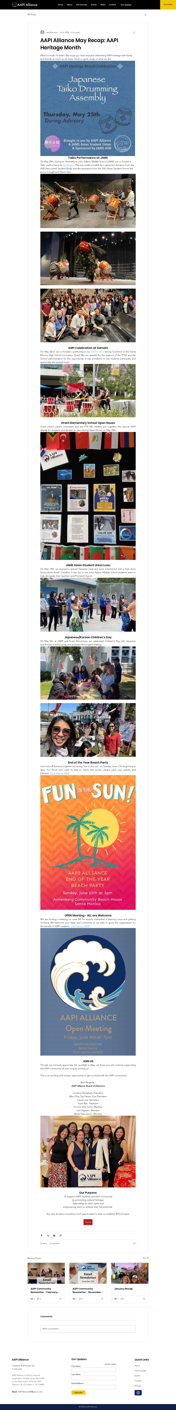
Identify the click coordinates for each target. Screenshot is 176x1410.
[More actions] (134, 32)
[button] (145, 15)
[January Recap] (129, 1273)
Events (137, 1375)
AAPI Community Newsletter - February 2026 (44, 1290)
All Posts (31, 14)
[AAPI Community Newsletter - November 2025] (88, 1273)
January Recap (123, 1288)
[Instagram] (138, 1393)
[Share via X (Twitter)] (48, 1235)
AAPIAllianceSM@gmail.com (30, 1391)
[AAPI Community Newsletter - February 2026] (46, 1273)
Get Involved (140, 1370)
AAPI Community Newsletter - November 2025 (87, 1290)
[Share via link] (60, 1235)
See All (146, 1258)
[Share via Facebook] (41, 1235)
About (137, 1365)
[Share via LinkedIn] (54, 1235)
